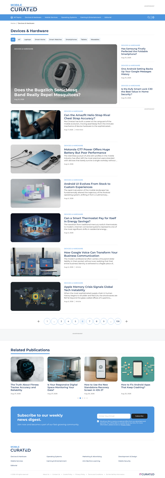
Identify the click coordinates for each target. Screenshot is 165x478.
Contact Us (56, 474)
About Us (46, 474)
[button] (78, 398)
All (13, 39)
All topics (17, 17)
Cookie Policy (67, 474)
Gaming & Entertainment (90, 17)
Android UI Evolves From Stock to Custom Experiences (87, 185)
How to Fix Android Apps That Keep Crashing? (135, 386)
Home (13, 23)
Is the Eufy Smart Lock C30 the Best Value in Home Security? (136, 92)
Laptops (27, 39)
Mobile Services (51, 17)
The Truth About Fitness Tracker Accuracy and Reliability (25, 387)
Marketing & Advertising (92, 457)
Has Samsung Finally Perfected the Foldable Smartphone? (134, 51)
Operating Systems (69, 17)
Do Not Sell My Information (115, 474)
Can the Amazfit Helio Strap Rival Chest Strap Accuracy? (87, 117)
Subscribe (139, 416)
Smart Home (40, 39)
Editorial (108, 17)
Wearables (95, 39)
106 (118, 321)
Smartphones (71, 39)
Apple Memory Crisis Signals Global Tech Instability (88, 288)
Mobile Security (124, 461)
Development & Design (127, 457)
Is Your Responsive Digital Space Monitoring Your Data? (62, 387)
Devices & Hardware (33, 17)
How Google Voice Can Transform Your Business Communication (91, 254)
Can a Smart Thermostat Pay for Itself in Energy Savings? (90, 220)
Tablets (84, 39)
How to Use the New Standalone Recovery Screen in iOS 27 (96, 387)
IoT (19, 39)
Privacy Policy (80, 474)
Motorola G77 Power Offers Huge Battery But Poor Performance (87, 151)
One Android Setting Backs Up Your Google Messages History (137, 71)
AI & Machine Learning (91, 461)
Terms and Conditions (95, 474)
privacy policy (125, 425)
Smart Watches (55, 39)
